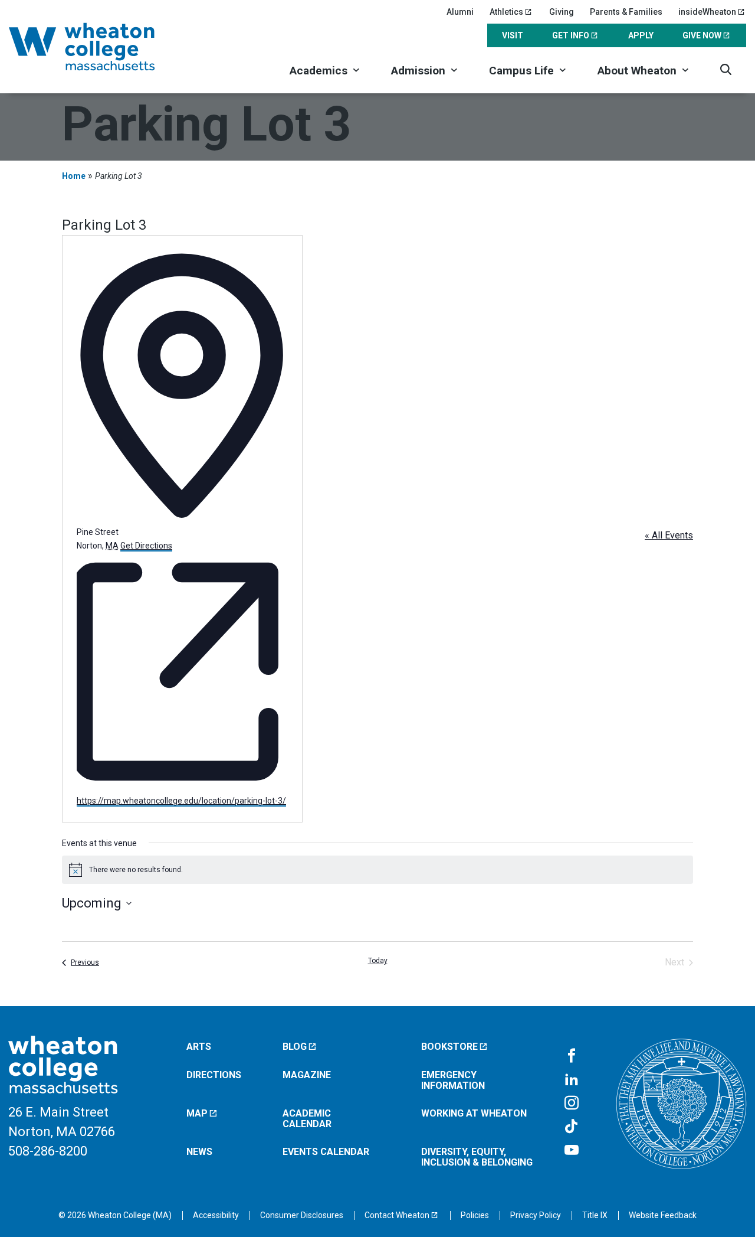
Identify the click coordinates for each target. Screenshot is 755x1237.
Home (74, 176)
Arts (198, 1046)
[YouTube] (571, 1151)
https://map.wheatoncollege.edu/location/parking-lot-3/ (181, 800)
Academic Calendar (307, 1119)
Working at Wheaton (474, 1113)
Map (197, 1113)
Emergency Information (453, 1080)
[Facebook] (571, 1056)
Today (378, 961)
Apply (641, 35)
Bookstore (449, 1046)
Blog (295, 1046)
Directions (213, 1075)
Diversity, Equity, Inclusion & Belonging (477, 1157)
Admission (418, 70)
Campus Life (521, 70)
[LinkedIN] (571, 1080)
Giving (561, 12)
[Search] (725, 69)
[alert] (377, 870)
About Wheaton (637, 70)
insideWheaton (707, 12)
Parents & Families (626, 12)
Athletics (506, 12)
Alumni (460, 12)
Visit (512, 35)
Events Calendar (326, 1151)
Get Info (570, 35)
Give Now (701, 35)
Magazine (307, 1075)
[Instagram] (571, 1103)
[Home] (97, 46)
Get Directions (146, 545)
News (199, 1151)
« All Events (669, 535)
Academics (318, 70)
